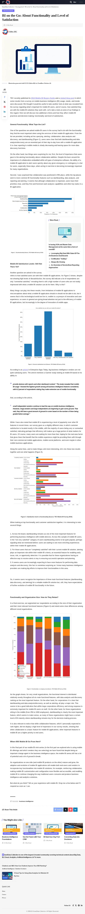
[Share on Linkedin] (4, 111)
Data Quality (70, 833)
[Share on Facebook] (4, 97)
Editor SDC (13, 31)
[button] (4, 2)
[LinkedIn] (81, 905)
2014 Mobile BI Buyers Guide (43, 98)
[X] (75, 905)
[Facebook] (73, 905)
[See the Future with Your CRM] (32, 828)
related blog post (67, 98)
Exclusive (23, 868)
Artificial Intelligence (8, 868)
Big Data (16, 876)
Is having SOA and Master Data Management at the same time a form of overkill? (63, 247)
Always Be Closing (58, 262)
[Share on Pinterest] (4, 106)
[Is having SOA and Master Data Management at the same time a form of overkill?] (65, 232)
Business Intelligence (8, 830)
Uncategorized (8, 10)
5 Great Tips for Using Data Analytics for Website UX (31, 873)
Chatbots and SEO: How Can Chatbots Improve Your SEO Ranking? (24, 866)
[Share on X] (4, 101)
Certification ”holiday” (59, 259)
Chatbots (17, 868)
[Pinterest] (78, 905)
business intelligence (26, 801)
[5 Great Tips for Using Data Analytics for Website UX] (7, 876)
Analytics (69, 826)
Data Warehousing (10, 833)
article (25, 370)
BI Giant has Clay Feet (52, 837)
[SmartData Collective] (8, 2)
